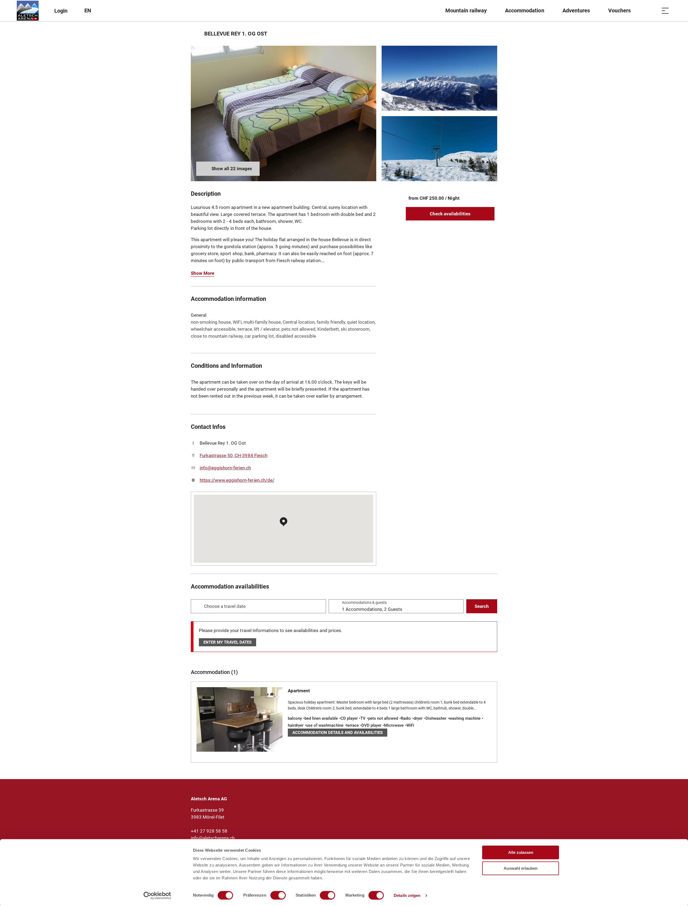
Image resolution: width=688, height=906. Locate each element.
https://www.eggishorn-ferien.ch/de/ (237, 480)
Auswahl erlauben (521, 868)
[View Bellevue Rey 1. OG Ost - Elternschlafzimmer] (283, 113)
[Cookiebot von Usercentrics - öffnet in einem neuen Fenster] (157, 895)
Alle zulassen (520, 852)
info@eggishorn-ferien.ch (225, 467)
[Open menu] (665, 10)
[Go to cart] (651, 10)
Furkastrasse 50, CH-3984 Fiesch (233, 455)
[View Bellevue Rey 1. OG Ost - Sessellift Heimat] (439, 148)
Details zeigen (407, 895)
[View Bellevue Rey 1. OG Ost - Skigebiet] (439, 78)
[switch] (278, 895)
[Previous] (195, 33)
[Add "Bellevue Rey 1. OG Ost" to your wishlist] (491, 33)
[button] (235, 747)
